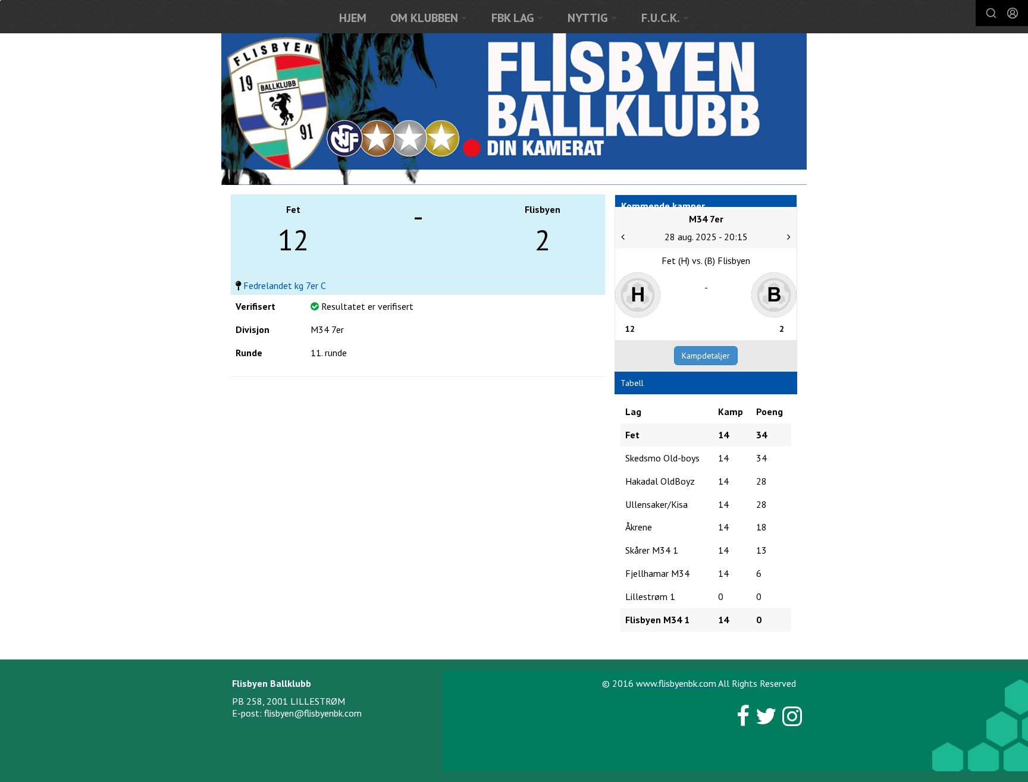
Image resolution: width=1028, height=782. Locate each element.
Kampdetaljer (706, 355)
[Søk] (991, 13)
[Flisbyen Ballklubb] (514, 109)
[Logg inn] (1012, 13)
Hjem (352, 18)
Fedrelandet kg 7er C (284, 285)
